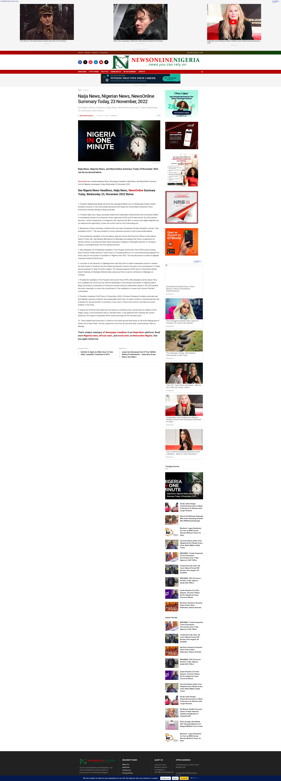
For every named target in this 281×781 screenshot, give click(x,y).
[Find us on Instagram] (90, 62)
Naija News (138, 332)
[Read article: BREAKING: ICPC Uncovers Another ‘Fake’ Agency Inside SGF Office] (171, 582)
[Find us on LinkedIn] (96, 62)
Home (79, 90)
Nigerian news (91, 335)
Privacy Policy (104, 52)
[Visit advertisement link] (140, 79)
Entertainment (129, 72)
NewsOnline (136, 190)
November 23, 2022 (103, 115)
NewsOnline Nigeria (86, 115)
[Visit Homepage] (156, 62)
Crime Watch (116, 72)
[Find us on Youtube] (101, 62)
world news (123, 335)
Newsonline (82, 181)
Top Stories (94, 72)
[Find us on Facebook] (80, 62)
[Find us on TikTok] (106, 62)
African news (105, 335)
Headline (85, 90)
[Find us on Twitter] (85, 62)
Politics (104, 72)
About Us (80, 52)
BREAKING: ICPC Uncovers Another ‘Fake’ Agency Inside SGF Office (190, 580)
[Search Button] (202, 72)
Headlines (82, 72)
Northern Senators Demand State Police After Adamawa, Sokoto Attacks (191, 605)
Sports (142, 72)
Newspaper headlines (116, 332)
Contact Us (95, 52)
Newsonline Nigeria (142, 335)
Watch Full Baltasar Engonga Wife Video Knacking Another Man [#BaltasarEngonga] (191, 518)
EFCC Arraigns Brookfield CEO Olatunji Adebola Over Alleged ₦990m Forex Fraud (191, 724)
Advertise (87, 52)
